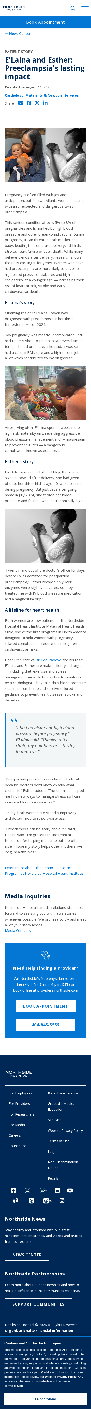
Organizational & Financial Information (39, 1330)
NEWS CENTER (27, 1255)
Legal (52, 1151)
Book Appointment (45, 1006)
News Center (20, 33)
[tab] (72, 8)
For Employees (20, 1093)
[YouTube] (70, 1190)
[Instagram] (62, 1200)
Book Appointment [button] (45, 22)
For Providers (19, 1103)
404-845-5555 (45, 1025)
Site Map (55, 1120)
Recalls (53, 1178)
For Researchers (21, 1114)
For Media (17, 1124)
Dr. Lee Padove (48, 659)
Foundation (18, 1145)
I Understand (45, 1399)
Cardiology (14, 95)
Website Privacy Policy (65, 1130)
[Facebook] (13, 1190)
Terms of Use (58, 1141)
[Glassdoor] (15, 1201)
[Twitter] (27, 1191)
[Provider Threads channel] (47, 1201)
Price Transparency (63, 1093)
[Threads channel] (31, 1201)
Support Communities (38, 1304)
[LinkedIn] (57, 1190)
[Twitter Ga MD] (43, 1191)
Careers (15, 1135)
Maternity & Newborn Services (52, 95)
